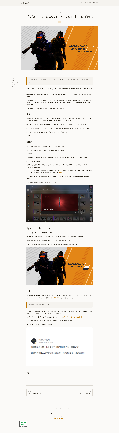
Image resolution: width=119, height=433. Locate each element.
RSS (68, 414)
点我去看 (61, 173)
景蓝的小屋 (25, 3)
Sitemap (72, 414)
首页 (82, 2)
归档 (90, 2)
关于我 (86, 2)
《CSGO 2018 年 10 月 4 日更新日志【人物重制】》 (70, 317)
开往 (97, 2)
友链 (94, 2)
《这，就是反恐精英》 (55, 298)
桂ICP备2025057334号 (59, 418)
